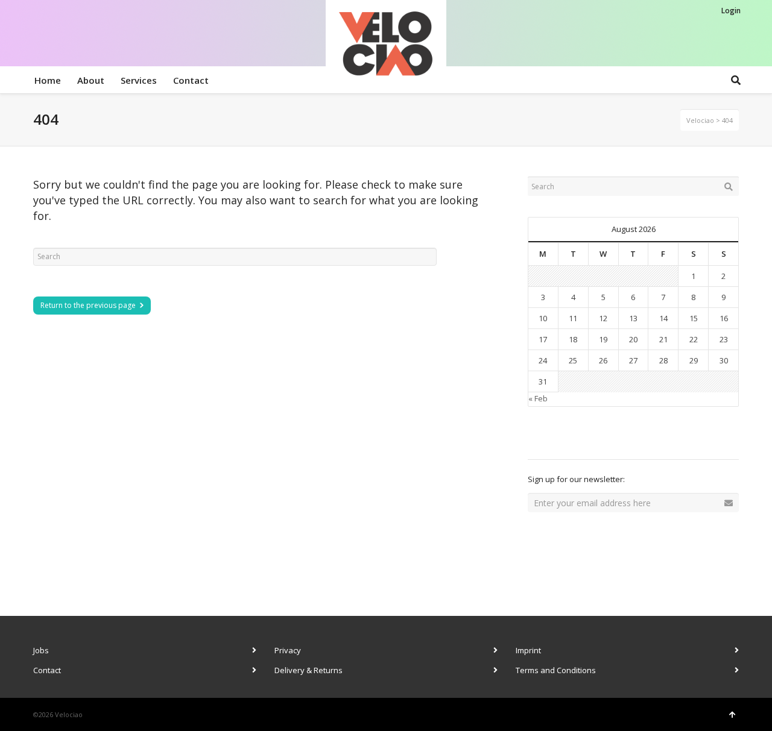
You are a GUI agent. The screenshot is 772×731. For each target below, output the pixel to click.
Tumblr (670, 437)
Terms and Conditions (556, 670)
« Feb (538, 398)
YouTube (643, 437)
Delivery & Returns (308, 670)
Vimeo (617, 437)
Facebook (564, 437)
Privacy (287, 650)
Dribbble (537, 437)
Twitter (590, 437)
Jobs (41, 650)
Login (731, 10)
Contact (47, 670)
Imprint (528, 650)
